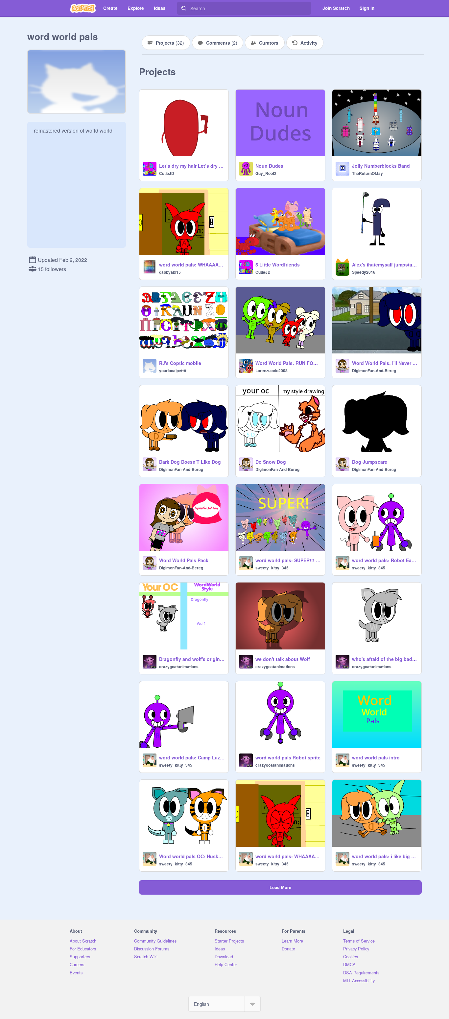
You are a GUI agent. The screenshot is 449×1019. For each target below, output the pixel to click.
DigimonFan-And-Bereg (374, 370)
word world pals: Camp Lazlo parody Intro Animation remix (192, 757)
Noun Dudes (269, 165)
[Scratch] (83, 8)
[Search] (183, 8)
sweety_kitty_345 (272, 568)
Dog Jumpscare (369, 461)
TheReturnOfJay (367, 173)
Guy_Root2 (265, 173)
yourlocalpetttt (172, 370)
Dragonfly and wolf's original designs (192, 659)
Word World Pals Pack (183, 560)
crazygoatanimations (179, 666)
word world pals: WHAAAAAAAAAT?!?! (192, 264)
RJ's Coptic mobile (180, 363)
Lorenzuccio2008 (271, 370)
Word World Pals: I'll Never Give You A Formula (384, 363)
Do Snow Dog (270, 461)
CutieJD (166, 173)
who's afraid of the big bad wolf (384, 659)
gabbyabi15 (170, 272)
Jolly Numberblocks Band (381, 165)
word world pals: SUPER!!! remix (288, 560)
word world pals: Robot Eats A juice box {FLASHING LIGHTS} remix (384, 560)
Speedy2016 (363, 272)
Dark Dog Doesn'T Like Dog (190, 461)
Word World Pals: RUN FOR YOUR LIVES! (288, 363)
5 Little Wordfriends (277, 264)
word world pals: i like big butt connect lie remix (384, 856)
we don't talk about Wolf (282, 659)
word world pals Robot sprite (287, 757)
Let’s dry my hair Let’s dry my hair (192, 165)
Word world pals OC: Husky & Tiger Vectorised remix (192, 856)
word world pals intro (376, 757)
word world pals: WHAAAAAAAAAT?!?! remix (288, 856)
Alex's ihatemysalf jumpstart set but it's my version (384, 264)
